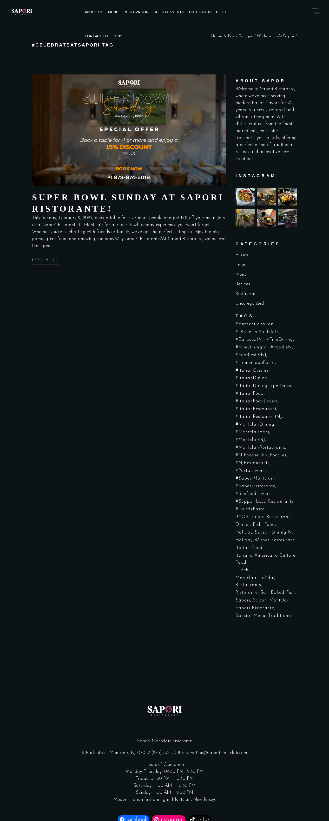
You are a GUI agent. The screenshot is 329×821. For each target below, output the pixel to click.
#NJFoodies (273, 455)
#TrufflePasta (250, 509)
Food (240, 265)
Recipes (243, 284)
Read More (45, 260)
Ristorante (247, 592)
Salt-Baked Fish (277, 592)
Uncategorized (250, 303)
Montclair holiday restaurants (256, 581)
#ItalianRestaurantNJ (259, 416)
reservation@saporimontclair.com (214, 753)
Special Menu (250, 616)
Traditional (280, 616)
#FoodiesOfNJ (251, 355)
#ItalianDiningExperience (263, 386)
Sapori (243, 600)
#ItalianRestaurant (256, 409)
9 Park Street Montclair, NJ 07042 (116, 753)
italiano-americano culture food (266, 559)
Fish (257, 524)
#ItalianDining (252, 378)
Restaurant (246, 294)
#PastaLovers (250, 470)
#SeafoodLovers (253, 494)
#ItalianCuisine (252, 370)
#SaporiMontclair (255, 478)
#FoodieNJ (282, 347)
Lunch (242, 570)
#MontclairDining (255, 424)
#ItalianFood (250, 393)
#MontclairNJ (250, 440)
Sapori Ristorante (255, 608)
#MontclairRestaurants (260, 447)
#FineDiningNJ (252, 347)
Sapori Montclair (271, 600)
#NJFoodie (247, 455)
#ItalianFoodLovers (257, 401)
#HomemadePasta (255, 362)
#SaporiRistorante (255, 486)
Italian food (249, 548)
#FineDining (279, 339)
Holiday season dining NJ (265, 532)
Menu (241, 274)
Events (242, 255)
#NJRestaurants (253, 463)
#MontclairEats (252, 432)
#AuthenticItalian (255, 324)
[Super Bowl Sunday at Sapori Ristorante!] (129, 130)
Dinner (243, 524)
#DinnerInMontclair (257, 332)
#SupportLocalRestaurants (265, 501)
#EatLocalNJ (250, 339)
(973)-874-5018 (165, 753)
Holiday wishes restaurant (265, 540)
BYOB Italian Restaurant (263, 517)
